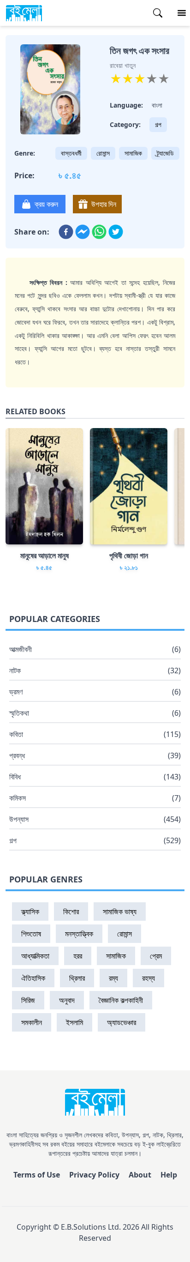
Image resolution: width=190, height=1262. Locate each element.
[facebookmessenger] (82, 231)
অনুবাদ (67, 1000)
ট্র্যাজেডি (165, 153)
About (140, 1175)
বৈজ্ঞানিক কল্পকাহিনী (121, 1000)
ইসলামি (74, 1022)
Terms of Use (36, 1175)
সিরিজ (28, 1000)
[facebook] (66, 231)
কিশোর (71, 911)
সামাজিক (133, 153)
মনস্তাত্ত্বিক (79, 934)
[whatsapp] (99, 231)
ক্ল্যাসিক (30, 911)
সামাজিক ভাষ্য (120, 911)
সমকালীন (31, 1022)
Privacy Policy (94, 1175)
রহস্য (148, 978)
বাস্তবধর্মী (71, 153)
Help (168, 1175)
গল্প (158, 124)
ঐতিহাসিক (33, 978)
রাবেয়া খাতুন (123, 65)
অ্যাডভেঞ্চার (121, 1022)
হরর (77, 956)
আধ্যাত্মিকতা (35, 956)
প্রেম (156, 956)
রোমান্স (103, 153)
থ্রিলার (77, 978)
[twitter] (115, 231)
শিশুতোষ (31, 934)
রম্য (113, 978)
